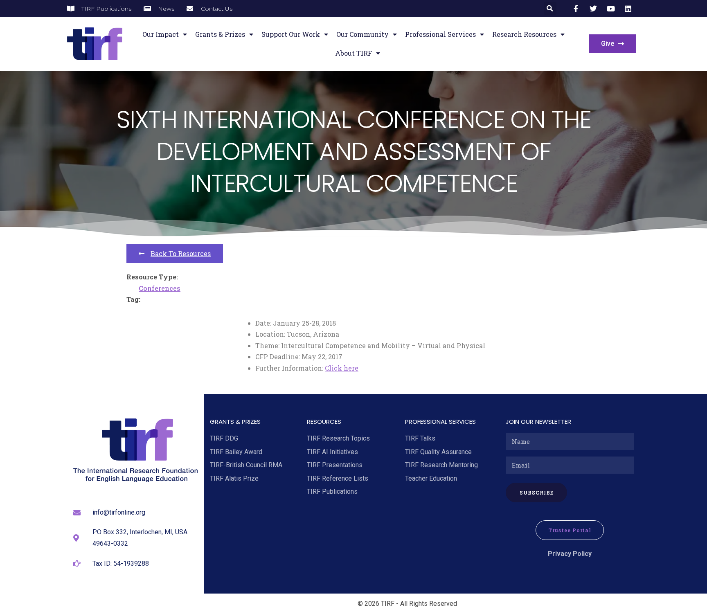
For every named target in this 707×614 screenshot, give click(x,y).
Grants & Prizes (220, 34)
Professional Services (440, 34)
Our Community (362, 34)
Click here (341, 368)
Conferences (159, 288)
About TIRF (353, 53)
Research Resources (524, 34)
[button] (550, 8)
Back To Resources (181, 253)
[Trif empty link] (577, 8)
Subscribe (537, 492)
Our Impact (160, 34)
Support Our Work (290, 34)
